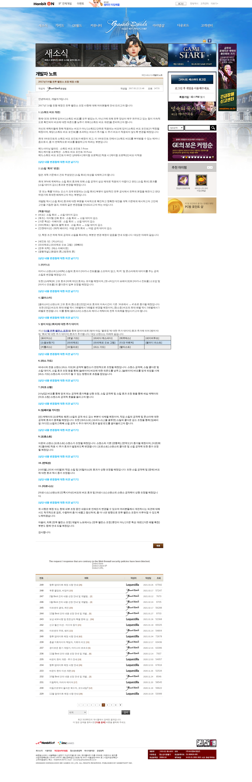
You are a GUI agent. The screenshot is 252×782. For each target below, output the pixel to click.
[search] (197, 128)
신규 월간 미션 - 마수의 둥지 (65, 625)
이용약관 (48, 751)
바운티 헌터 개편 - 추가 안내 (65, 659)
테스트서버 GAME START (201, 64)
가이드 (59, 25)
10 (115, 705)
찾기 (198, 97)
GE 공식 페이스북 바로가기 (209, 40)
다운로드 (183, 25)
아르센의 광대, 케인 (61, 608)
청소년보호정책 (76, 751)
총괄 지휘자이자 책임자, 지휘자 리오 (69, 642)
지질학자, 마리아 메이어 (63, 682)
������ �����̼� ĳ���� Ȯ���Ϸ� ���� (227, 66)
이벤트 (80, 3)
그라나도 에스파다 (126, 25)
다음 (211, 167)
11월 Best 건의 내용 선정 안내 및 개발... (70, 653)
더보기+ (214, 3)
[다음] (120, 705)
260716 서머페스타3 (195, 157)
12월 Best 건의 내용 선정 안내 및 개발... (70, 613)
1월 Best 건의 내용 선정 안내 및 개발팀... (70, 602)
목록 (158, 545)
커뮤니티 (96, 25)
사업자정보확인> (111, 757)
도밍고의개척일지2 (207, 157)
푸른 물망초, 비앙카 (61, 590)
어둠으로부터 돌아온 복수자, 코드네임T (70, 688)
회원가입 (184, 97)
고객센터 (205, 3)
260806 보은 (186, 157)
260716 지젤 (198, 157)
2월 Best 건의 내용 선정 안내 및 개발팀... (70, 596)
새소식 (43, 25)
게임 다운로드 (177, 64)
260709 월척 (201, 157)
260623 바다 (192, 157)
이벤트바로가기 (192, 111)
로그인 (181, 3)
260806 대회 (183, 157)
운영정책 (100, 751)
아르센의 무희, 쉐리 (61, 630)
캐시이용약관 (89, 751)
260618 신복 (204, 157)
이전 (208, 167)
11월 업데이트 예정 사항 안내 (65, 694)
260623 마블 (189, 157)
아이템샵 (158, 25)
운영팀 (63, 88)
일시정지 (213, 157)
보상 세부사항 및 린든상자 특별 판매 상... (71, 619)
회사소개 (39, 751)
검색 (126, 712)
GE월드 (77, 25)
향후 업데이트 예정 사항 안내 (65, 585)
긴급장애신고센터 (210, 157)
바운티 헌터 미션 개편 (62, 671)
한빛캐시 (194, 3)
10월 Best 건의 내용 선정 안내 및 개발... (70, 676)
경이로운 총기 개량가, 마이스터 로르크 (69, 648)
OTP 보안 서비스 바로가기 (205, 40)
